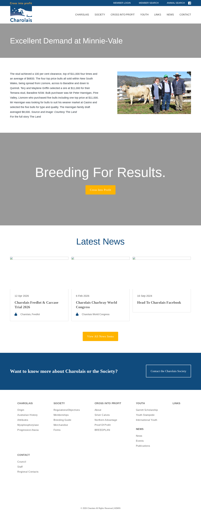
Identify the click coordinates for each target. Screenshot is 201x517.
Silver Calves (102, 415)
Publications (143, 446)
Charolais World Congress (95, 314)
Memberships (61, 415)
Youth (144, 14)
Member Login (122, 3)
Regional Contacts (27, 472)
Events (140, 441)
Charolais (82, 14)
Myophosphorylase (28, 425)
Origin (20, 410)
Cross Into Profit (123, 14)
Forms (57, 430)
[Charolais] (21, 12)
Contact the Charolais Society (168, 371)
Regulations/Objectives (67, 410)
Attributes (22, 420)
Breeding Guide (62, 420)
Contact (185, 14)
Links (157, 14)
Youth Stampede (145, 415)
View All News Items (100, 336)
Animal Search (176, 3)
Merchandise (61, 425)
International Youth (146, 420)
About (98, 410)
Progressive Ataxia (28, 430)
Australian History (27, 415)
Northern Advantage (106, 420)
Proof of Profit (103, 425)
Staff (20, 467)
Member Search (149, 3)
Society (100, 14)
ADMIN (117, 508)
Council (21, 462)
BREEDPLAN (102, 430)
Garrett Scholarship (147, 410)
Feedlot (36, 314)
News (170, 14)
